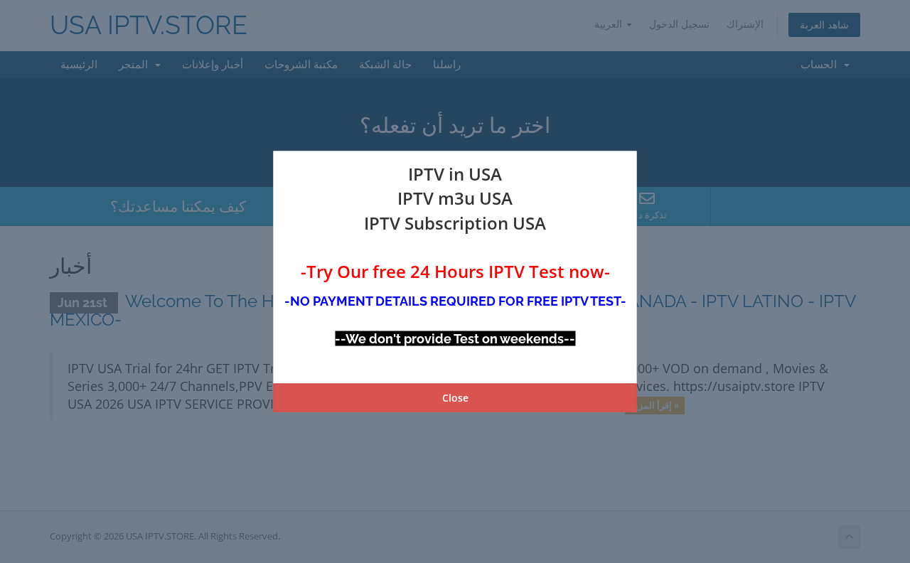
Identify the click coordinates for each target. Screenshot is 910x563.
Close (455, 397)
